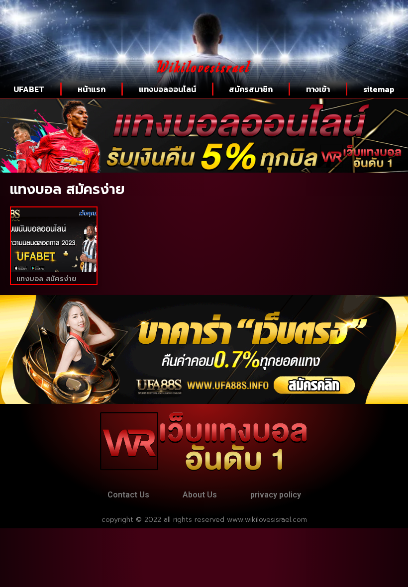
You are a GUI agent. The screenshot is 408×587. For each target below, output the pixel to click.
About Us (200, 494)
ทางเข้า (318, 89)
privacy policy (275, 494)
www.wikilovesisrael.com (267, 519)
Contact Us (128, 494)
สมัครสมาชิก (251, 89)
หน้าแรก (91, 89)
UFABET (28, 89)
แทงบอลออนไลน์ (167, 89)
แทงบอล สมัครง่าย (46, 279)
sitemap (379, 89)
